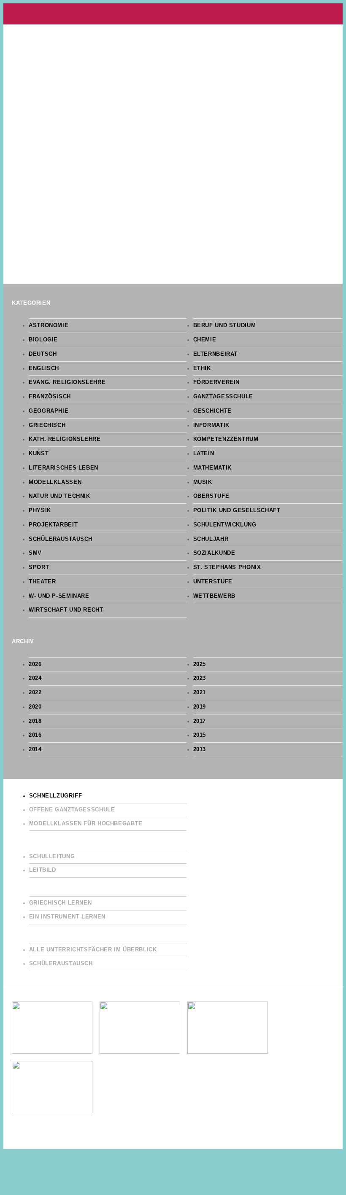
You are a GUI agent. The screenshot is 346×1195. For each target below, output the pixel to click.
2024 (35, 678)
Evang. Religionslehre (67, 382)
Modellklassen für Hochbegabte (86, 824)
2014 (35, 749)
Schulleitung (52, 856)
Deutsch (43, 354)
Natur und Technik (59, 496)
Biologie (43, 340)
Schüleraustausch (60, 539)
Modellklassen (55, 482)
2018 (35, 721)
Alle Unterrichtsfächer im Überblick (93, 950)
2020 (35, 707)
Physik (40, 510)
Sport (39, 567)
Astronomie (48, 325)
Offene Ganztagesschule (72, 810)
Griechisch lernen (60, 903)
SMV (35, 553)
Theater (42, 582)
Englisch (44, 368)
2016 (35, 735)
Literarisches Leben (63, 468)
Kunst (39, 454)
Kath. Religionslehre (65, 439)
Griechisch (47, 425)
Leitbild (42, 870)
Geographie (48, 411)
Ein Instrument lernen (67, 917)
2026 (35, 664)
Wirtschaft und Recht (66, 610)
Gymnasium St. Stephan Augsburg (173, 13)
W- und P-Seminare (59, 596)
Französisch (50, 397)
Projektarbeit (53, 525)
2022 (35, 693)
